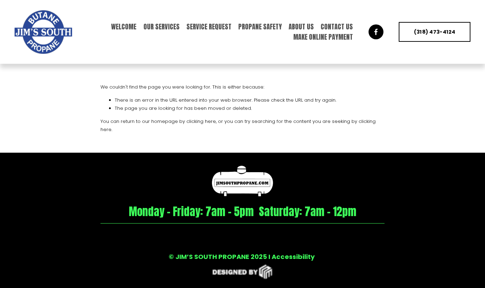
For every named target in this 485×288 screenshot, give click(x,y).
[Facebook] (376, 31)
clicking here (201, 121)
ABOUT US (301, 27)
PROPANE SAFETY (260, 27)
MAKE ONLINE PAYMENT (323, 37)
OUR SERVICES (161, 27)
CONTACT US (337, 27)
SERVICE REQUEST (208, 27)
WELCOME (123, 27)
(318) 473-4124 (435, 31)
